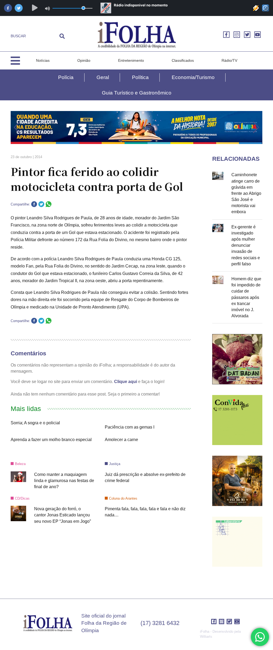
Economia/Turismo (193, 77)
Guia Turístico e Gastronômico (136, 93)
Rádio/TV (229, 60)
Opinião (83, 60)
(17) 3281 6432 (159, 623)
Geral (103, 77)
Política (140, 77)
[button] (17, 127)
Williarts (206, 637)
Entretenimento (131, 60)
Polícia (66, 77)
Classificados (183, 60)
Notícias (43, 60)
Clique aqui (125, 381)
